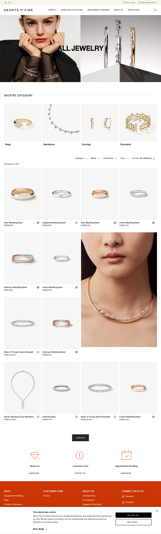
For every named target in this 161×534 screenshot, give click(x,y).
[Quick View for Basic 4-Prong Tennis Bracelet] (37, 346)
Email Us (46, 496)
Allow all (134, 515)
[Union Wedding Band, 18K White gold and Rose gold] (154, 223)
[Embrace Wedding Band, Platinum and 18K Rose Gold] (38, 287)
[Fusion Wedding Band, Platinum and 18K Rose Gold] (154, 417)
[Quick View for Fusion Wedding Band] (153, 410)
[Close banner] (157, 511)
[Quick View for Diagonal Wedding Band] (76, 216)
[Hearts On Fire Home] (18, 10)
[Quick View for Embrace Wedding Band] (37, 281)
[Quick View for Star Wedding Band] (37, 216)
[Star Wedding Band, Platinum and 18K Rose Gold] (38, 223)
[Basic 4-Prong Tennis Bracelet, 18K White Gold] (38, 352)
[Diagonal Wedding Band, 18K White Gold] (77, 223)
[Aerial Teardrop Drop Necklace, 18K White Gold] (38, 417)
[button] (129, 2)
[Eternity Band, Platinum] (77, 417)
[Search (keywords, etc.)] (155, 10)
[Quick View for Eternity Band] (76, 410)
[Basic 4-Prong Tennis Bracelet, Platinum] (115, 417)
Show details (38, 529)
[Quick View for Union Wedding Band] (153, 216)
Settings (132, 522)
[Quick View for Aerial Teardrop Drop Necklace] (37, 410)
